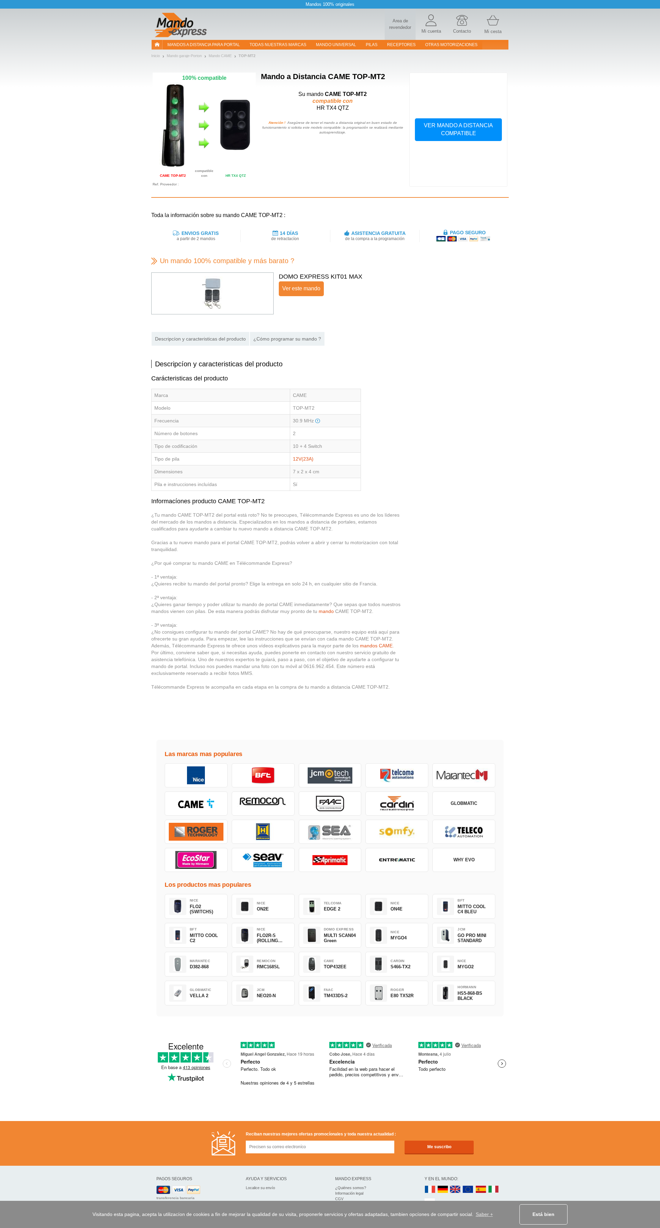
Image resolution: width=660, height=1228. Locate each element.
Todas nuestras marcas (278, 44)
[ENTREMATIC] (396, 860)
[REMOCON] (263, 803)
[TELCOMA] (396, 775)
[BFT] (263, 775)
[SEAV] (263, 860)
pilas (371, 44)
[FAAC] (330, 803)
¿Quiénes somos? (350, 1188)
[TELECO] (463, 832)
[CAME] (196, 803)
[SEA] (330, 832)
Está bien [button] (543, 1214)
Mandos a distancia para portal (203, 44)
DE (442, 1189)
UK (455, 1189)
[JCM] (330, 775)
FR (430, 1189)
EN (468, 1189)
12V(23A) (303, 459)
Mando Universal (336, 44)
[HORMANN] (263, 832)
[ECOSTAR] (196, 860)
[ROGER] (196, 832)
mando (326, 611)
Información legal (349, 1193)
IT (493, 1189)
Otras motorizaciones (451, 44)
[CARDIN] (396, 803)
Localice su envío (260, 1188)
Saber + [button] (484, 1214)
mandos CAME (376, 645)
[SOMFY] (396, 832)
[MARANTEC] (463, 775)
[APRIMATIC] (330, 860)
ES (480, 1189)
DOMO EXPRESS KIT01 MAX (320, 276)
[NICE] (196, 775)
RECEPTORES (401, 44)
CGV (339, 1199)
